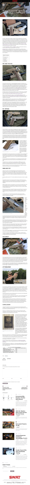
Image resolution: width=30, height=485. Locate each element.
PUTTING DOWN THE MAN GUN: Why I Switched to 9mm (15, 93)
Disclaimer (13, 482)
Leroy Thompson (18, 415)
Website (21, 378)
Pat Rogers (4, 49)
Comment (4, 368)
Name (3, 378)
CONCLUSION (5, 61)
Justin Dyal (9, 358)
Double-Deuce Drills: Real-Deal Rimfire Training (21, 451)
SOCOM (18, 88)
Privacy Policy (9, 482)
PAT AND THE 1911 (6, 57)
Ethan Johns (18, 454)
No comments (17, 427)
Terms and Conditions (18, 482)
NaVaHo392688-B (5, 466)
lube (21, 221)
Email (12, 378)
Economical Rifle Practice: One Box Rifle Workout (20, 398)
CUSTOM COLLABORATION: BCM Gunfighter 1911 (13, 95)
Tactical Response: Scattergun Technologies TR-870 (21, 437)
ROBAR (14, 46)
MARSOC (4, 89)
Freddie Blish (7, 46)
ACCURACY (5, 59)
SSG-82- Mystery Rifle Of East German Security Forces (21, 412)
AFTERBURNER (5, 60)
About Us (5, 482)
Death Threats (6, 464)
